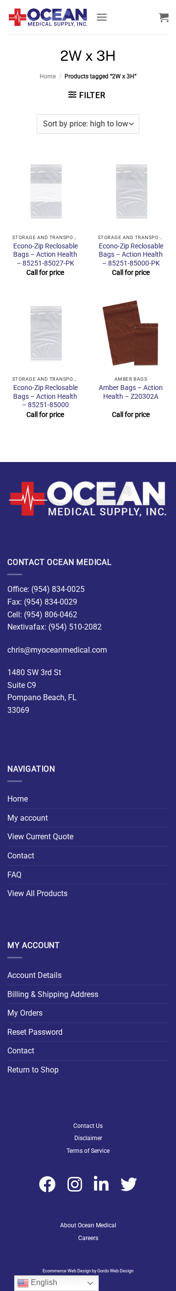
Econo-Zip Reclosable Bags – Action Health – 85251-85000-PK (131, 254)
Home (48, 76)
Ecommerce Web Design (67, 1270)
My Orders (25, 1013)
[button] (102, 17)
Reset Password (35, 1032)
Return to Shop (33, 1069)
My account (27, 818)
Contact (20, 855)
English (43, 1282)
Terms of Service (88, 1150)
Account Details (34, 975)
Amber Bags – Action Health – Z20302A (131, 392)
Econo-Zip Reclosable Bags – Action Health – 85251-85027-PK (45, 254)
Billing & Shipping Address (52, 994)
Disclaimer (88, 1138)
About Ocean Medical (88, 1225)
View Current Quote (40, 836)
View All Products (37, 893)
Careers (88, 1238)
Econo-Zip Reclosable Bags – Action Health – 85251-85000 (45, 396)
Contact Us (88, 1125)
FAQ (14, 874)
